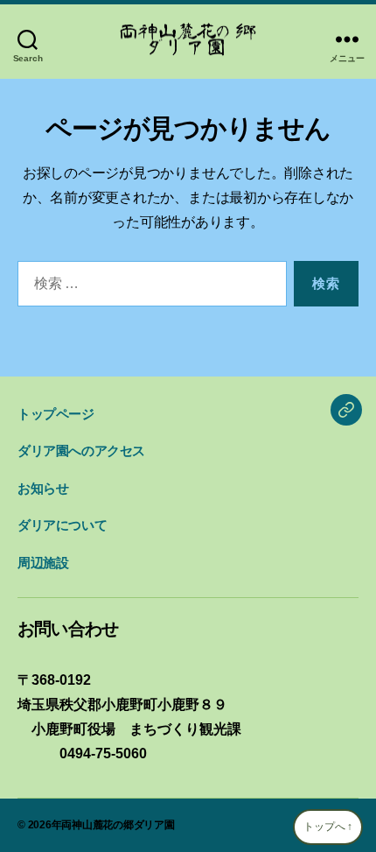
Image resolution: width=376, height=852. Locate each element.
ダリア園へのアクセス (81, 450)
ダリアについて (62, 525)
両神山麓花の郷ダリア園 (117, 825)
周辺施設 (42, 562)
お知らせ (42, 488)
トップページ (55, 413)
